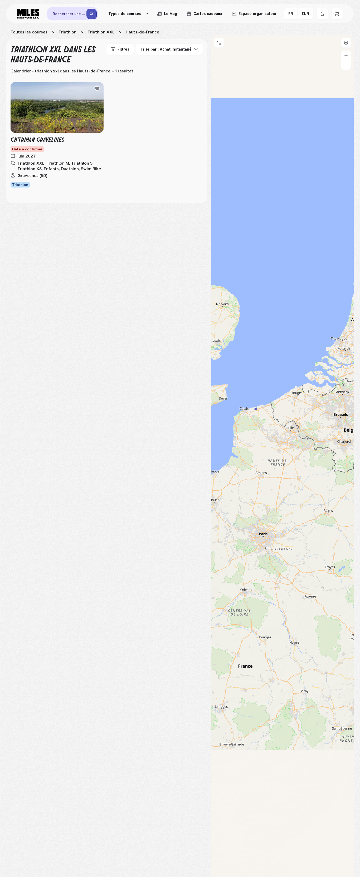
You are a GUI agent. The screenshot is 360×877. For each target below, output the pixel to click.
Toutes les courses (29, 32)
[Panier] (337, 13)
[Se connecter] (322, 13)
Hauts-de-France (142, 32)
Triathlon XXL (101, 32)
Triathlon (67, 32)
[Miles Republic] (28, 14)
